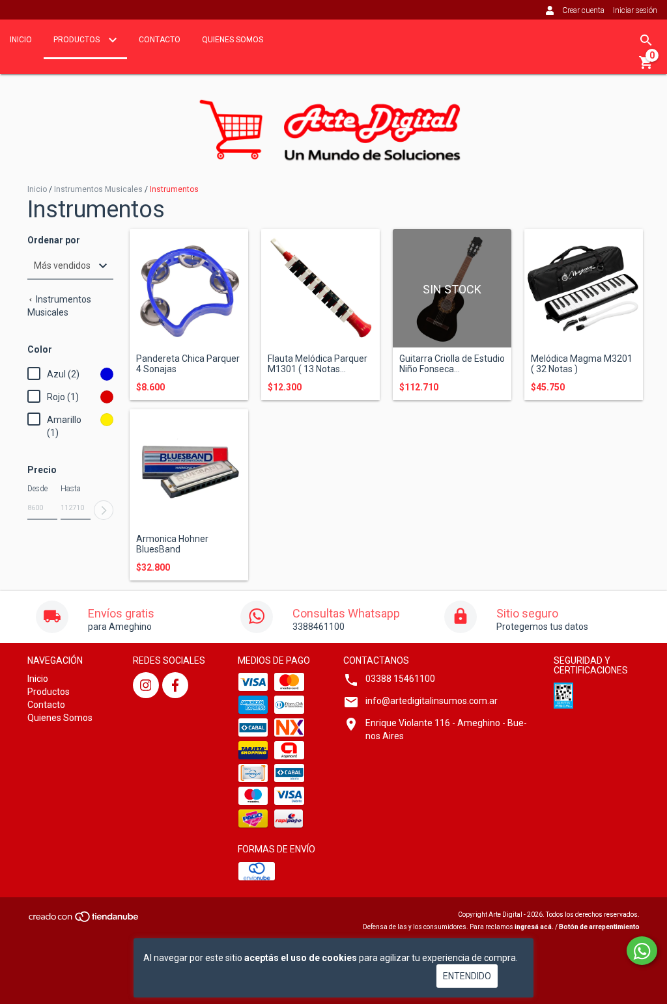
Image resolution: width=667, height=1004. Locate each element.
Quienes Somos (232, 39)
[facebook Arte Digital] (175, 685)
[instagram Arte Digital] (146, 685)
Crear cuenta (583, 10)
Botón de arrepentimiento (599, 926)
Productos (77, 39)
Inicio (21, 39)
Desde (37, 488)
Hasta (71, 488)
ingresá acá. (534, 926)
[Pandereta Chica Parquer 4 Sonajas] (189, 288)
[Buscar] (646, 40)
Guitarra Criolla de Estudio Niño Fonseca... (452, 363)
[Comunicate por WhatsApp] (642, 950)
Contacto (159, 39)
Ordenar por (53, 240)
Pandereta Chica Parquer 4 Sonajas (188, 363)
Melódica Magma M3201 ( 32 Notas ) (581, 363)
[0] (646, 67)
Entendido (467, 976)
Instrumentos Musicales (98, 189)
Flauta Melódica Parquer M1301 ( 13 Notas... (317, 363)
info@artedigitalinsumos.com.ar (431, 701)
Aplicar (103, 510)
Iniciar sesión (635, 10)
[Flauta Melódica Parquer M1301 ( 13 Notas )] (320, 288)
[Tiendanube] (84, 920)
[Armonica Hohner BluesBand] (189, 468)
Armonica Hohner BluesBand (172, 544)
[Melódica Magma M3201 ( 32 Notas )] (583, 288)
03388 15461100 (400, 678)
